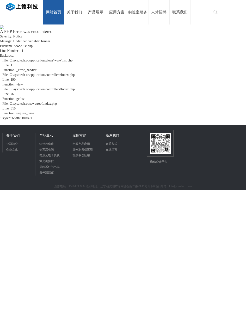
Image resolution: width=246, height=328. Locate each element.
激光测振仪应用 (83, 149)
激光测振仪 (46, 161)
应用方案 (79, 135)
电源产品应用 (81, 144)
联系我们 (112, 135)
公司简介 (12, 144)
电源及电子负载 (49, 155)
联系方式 (111, 144)
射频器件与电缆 (49, 167)
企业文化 (12, 149)
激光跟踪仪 (46, 172)
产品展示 (46, 135)
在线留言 (111, 149)
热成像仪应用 (81, 155)
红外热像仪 (46, 144)
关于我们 (13, 135)
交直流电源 (46, 149)
